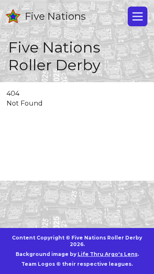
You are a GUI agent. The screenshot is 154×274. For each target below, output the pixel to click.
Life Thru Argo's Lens (108, 254)
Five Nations (55, 16)
